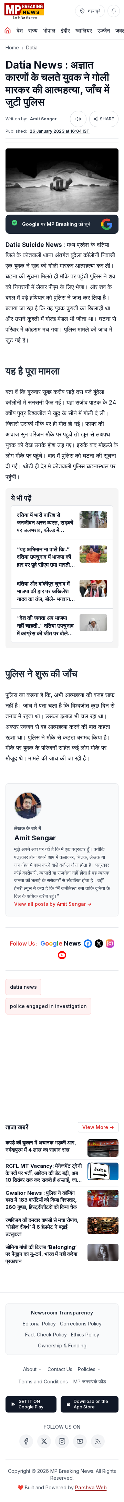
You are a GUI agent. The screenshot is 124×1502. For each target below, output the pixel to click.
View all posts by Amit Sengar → (53, 904)
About (30, 1369)
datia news (23, 987)
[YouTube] (80, 1441)
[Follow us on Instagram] (110, 943)
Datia (32, 47)
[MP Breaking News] (24, 11)
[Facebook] (26, 1441)
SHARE (107, 118)
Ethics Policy (85, 1334)
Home (12, 47)
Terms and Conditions (43, 1381)
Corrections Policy (81, 1323)
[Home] (7, 30)
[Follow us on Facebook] (88, 943)
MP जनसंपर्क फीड (89, 1381)
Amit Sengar (43, 118)
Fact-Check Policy (46, 1334)
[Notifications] (113, 11)
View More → (98, 1127)
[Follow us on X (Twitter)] (99, 943)
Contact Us (60, 1369)
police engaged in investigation (48, 1006)
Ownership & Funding (62, 1345)
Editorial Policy (39, 1323)
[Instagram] (62, 1441)
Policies (86, 1369)
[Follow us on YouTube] (62, 955)
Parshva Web (91, 1487)
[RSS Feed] (98, 1441)
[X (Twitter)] (44, 1441)
